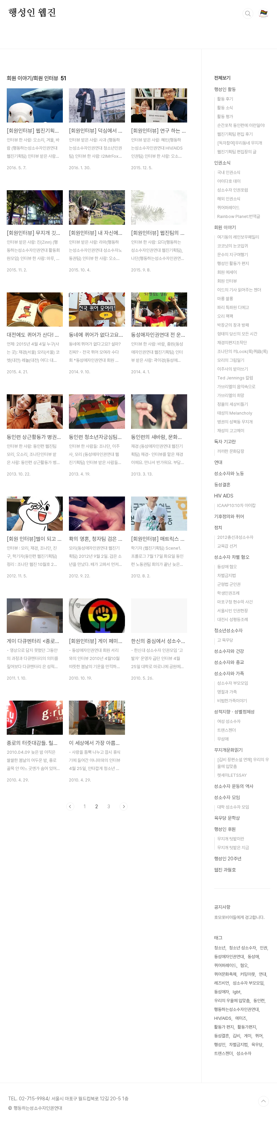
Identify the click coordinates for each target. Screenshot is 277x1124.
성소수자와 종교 (229, 662)
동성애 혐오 (227, 566)
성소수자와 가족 (229, 673)
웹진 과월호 (225, 870)
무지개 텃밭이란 (230, 838)
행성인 (219, 1044)
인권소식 (222, 163)
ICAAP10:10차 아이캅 (236, 505)
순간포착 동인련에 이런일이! (241, 125)
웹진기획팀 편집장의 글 (236, 151)
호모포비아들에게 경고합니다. (239, 917)
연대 (218, 462)
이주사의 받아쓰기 (232, 369)
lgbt (237, 991)
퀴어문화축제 (225, 974)
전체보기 (222, 78)
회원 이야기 (225, 227)
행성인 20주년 (228, 858)
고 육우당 (225, 640)
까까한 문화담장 (230, 451)
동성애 (253, 956)
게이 (247, 1035)
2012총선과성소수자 (235, 537)
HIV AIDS (223, 496)
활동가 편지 (224, 1027)
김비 (236, 1035)
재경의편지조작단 (232, 342)
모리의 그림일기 (230, 360)
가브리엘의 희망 (230, 395)
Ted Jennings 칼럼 (235, 377)
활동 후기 (225, 99)
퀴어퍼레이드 (228, 207)
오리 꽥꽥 (225, 316)
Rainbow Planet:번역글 (238, 216)
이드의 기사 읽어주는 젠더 (239, 289)
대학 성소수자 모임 (233, 807)
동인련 (259, 1000)
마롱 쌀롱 (225, 298)
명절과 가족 (227, 692)
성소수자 (243, 1053)
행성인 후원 (225, 829)
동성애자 (221, 991)
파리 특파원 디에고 (233, 307)
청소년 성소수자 (242, 947)
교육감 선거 (227, 546)
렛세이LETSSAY (232, 775)
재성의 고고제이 (230, 430)
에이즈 (240, 1018)
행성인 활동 (225, 89)
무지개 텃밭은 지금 (233, 847)
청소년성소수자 (228, 630)
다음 (124, 806)
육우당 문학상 (227, 818)
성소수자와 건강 (229, 651)
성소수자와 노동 (229, 473)
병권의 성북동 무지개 (235, 421)
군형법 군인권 (229, 584)
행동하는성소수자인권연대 (236, 1009)
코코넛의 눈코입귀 (232, 245)
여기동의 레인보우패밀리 (238, 237)
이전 (70, 806)
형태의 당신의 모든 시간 (237, 333)
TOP (263, 1101)
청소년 (219, 947)
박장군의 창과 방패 (233, 325)
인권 (263, 947)
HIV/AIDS (222, 1018)
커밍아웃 (247, 974)
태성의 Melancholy (234, 413)
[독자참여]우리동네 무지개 (239, 143)
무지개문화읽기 (228, 750)
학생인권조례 (228, 593)
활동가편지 (246, 1027)
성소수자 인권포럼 (232, 190)
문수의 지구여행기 (232, 254)
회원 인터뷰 (227, 281)
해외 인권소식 (229, 198)
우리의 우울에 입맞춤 (232, 1000)
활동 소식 (225, 107)
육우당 (256, 1044)
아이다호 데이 (229, 181)
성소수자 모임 (227, 797)
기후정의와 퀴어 (229, 516)
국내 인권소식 (229, 172)
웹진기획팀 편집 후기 (235, 134)
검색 (248, 13)
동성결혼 (222, 484)
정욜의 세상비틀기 (232, 404)
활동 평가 (225, 116)
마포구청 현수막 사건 (235, 601)
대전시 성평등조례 (232, 619)
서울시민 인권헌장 (232, 610)
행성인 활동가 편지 (233, 263)
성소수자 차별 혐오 (231, 557)
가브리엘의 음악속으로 (236, 386)
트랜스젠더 (226, 730)
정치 (218, 527)
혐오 (244, 965)
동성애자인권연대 (229, 956)
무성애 (222, 739)
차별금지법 (226, 575)
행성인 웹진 (32, 13)
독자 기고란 (225, 441)
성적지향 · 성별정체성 (234, 711)
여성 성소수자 (229, 721)
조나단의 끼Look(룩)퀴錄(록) (242, 351)
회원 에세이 (227, 272)
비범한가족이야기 (232, 700)
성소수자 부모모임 (232, 683)
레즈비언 (221, 983)
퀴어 (258, 1035)
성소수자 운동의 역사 (233, 786)
